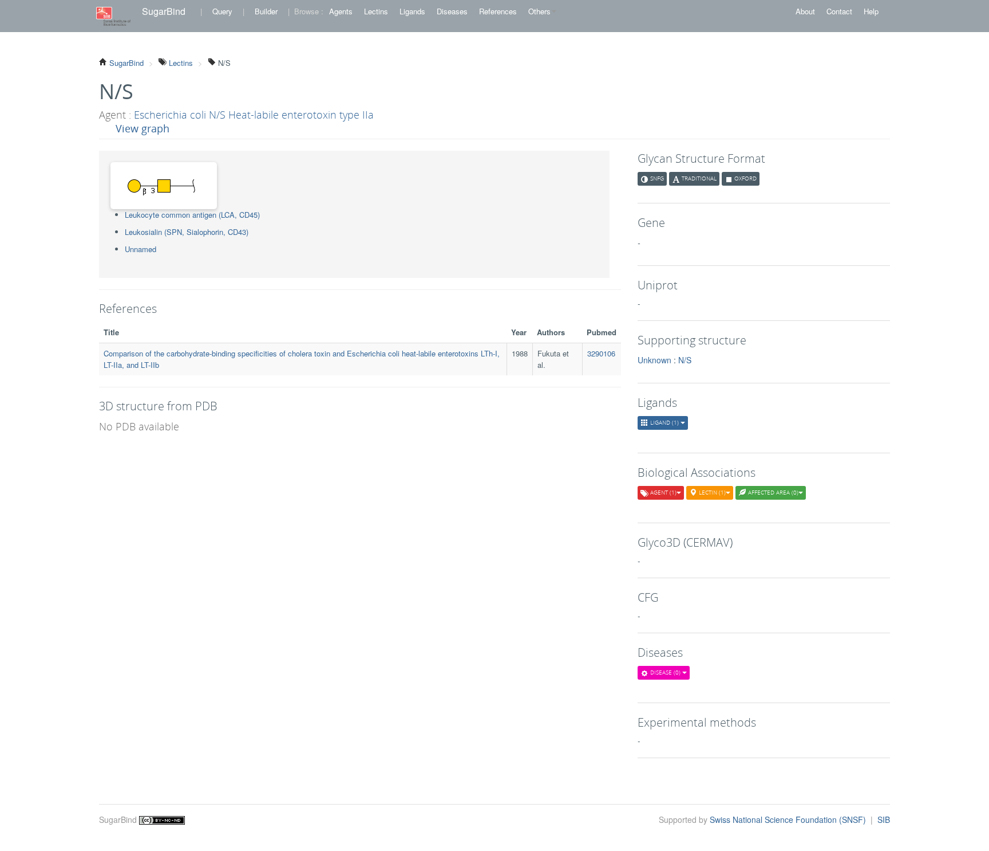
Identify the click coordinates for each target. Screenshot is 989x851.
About (805, 11)
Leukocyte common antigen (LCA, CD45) (192, 214)
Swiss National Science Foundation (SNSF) (789, 819)
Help (871, 11)
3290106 (601, 353)
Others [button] (539, 11)
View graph (142, 128)
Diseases (452, 11)
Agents (341, 11)
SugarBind (163, 11)
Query (222, 11)
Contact (839, 11)
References (498, 11)
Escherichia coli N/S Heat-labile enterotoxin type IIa (254, 114)
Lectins (376, 11)
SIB (883, 819)
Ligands (412, 11)
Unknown (654, 360)
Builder (266, 11)
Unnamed (140, 249)
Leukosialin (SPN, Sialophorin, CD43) (186, 231)
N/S (684, 360)
